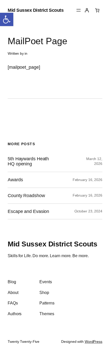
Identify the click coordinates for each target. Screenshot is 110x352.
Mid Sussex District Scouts (35, 10)
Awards (15, 179)
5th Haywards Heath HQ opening (28, 161)
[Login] (87, 10)
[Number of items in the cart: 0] (97, 10)
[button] (6, 19)
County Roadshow (26, 195)
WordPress (93, 341)
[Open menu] (78, 10)
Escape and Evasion (28, 211)
